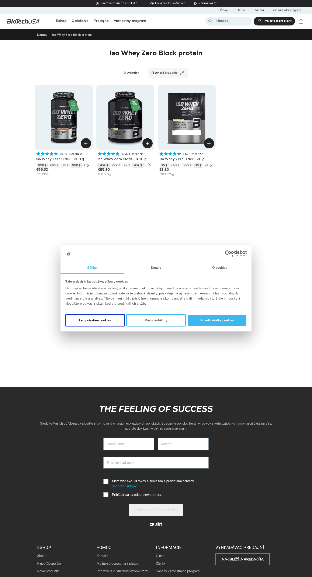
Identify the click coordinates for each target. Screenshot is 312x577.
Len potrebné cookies (95, 320)
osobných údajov (124, 486)
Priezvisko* (115, 444)
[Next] (88, 165)
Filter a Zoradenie (164, 73)
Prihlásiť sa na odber (156, 510)
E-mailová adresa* (120, 463)
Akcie (41, 556)
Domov (42, 35)
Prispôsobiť (153, 320)
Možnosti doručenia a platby (117, 564)
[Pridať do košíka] (86, 143)
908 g (42, 165)
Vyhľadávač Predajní (239, 547)
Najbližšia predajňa (243, 560)
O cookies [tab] (219, 267)
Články (224, 10)
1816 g (54, 165)
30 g (65, 165)
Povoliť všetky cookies (217, 320)
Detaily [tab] (156, 267)
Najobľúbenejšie (49, 564)
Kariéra (259, 10)
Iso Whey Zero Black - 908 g (60, 159)
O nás (241, 10)
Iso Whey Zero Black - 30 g (181, 159)
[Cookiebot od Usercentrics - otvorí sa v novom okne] (228, 254)
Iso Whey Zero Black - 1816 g (122, 159)
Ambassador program (287, 10)
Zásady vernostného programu (178, 571)
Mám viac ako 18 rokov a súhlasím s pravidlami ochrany (153, 483)
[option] (42, 165)
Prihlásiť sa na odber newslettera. (137, 495)
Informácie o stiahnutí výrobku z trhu (123, 571)
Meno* (166, 444)
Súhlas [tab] (92, 267)
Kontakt (102, 556)
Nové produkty (48, 571)
